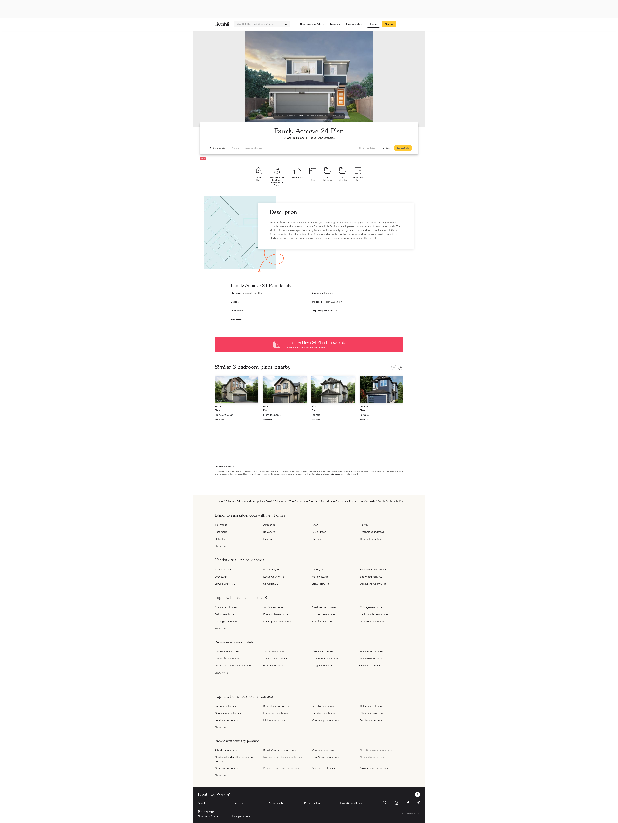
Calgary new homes (371, 706)
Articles (334, 24)
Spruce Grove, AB (225, 583)
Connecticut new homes (325, 658)
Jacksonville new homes (374, 614)
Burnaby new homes (323, 706)
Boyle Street (319, 531)
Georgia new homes (322, 665)
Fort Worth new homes (276, 614)
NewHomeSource (208, 816)
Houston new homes (323, 614)
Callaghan (220, 539)
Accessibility (276, 802)
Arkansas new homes (371, 651)
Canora (267, 539)
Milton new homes (274, 720)
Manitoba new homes (324, 750)
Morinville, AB (320, 576)
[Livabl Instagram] (396, 803)
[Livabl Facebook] (408, 802)
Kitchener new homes (372, 713)
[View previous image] (204, 80)
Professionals (353, 24)
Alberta (230, 501)
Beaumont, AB (271, 569)
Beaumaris (221, 531)
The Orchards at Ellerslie (303, 501)
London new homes (226, 720)
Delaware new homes (371, 658)
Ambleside (269, 524)
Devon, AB (318, 569)
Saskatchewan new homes (375, 768)
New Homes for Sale (310, 24)
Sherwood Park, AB (371, 576)
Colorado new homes (275, 658)
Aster (315, 524)
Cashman (317, 539)
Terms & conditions (351, 802)
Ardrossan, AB (223, 569)
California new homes (227, 658)
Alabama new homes (227, 651)
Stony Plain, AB (320, 583)
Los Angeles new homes (277, 621)
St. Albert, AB (271, 583)
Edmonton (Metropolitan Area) (254, 501)
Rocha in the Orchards (322, 137)
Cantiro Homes (295, 137)
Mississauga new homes (325, 720)
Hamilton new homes (324, 713)
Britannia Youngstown (372, 531)
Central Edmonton (370, 539)
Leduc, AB (221, 576)
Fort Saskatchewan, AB (373, 569)
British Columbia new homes (279, 750)
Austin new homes (274, 607)
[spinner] (286, 24)
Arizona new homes (322, 651)
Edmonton (280, 501)
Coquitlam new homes (228, 713)
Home (219, 501)
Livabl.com (337, 474)
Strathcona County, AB (373, 583)
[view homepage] (222, 24)
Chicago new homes (372, 607)
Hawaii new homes (369, 665)
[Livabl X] (384, 802)
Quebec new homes (323, 768)
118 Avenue (221, 524)
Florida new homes (274, 665)
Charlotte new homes (324, 607)
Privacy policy (312, 802)
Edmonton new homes (276, 713)
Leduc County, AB (273, 576)
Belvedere (269, 531)
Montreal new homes (372, 720)
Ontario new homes (226, 768)
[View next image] (414, 80)
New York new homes (372, 621)
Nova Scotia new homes (325, 757)
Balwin (364, 524)
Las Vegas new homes (227, 621)
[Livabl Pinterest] (418, 802)
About (201, 802)
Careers (238, 802)
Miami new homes (322, 621)
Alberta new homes (226, 750)
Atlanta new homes (226, 607)
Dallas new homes (225, 614)
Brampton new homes (276, 706)
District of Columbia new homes (233, 665)
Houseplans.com (240, 816)
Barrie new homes (225, 706)
